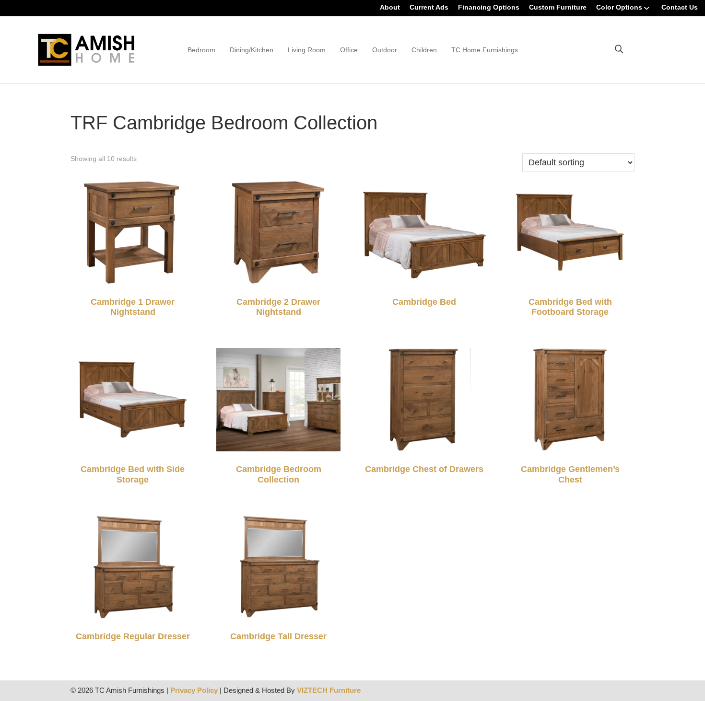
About (390, 7)
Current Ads (429, 7)
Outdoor (384, 50)
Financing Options (488, 7)
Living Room (307, 50)
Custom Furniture (558, 7)
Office (349, 50)
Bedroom (201, 50)
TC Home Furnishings (484, 50)
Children (424, 50)
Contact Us (679, 7)
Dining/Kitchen (251, 50)
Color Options (619, 7)
